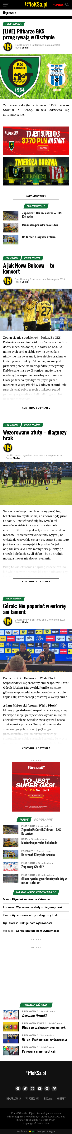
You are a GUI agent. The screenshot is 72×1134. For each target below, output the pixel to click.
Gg (5, 923)
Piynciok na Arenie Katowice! (31, 899)
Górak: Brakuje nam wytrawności (30, 923)
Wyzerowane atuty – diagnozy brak (39, 907)
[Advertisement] (36, 973)
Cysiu (43, 1131)
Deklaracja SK (14, 1098)
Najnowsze (9, 12)
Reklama (48, 1098)
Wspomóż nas (33, 1098)
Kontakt (61, 1098)
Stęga (52, 1131)
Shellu (25, 47)
